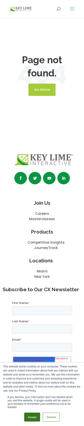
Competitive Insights (46, 242)
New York (42, 276)
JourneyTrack (46, 247)
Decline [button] (51, 417)
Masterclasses (42, 219)
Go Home (42, 89)
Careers (42, 213)
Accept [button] (32, 417)
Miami (42, 271)
